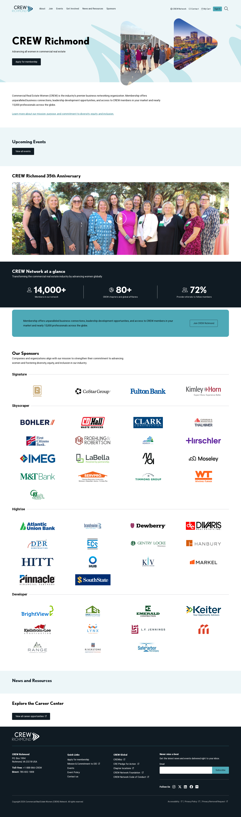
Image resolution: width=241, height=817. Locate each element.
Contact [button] (195, 9)
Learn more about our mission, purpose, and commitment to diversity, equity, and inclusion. (63, 113)
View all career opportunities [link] (30, 716)
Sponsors (111, 8)
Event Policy (73, 772)
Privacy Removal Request (213, 801)
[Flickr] (196, 787)
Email (162, 764)
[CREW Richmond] (173, 787)
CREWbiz (117, 759)
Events (59, 8)
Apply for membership (78, 759)
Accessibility (174, 801)
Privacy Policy (191, 801)
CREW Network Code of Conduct (129, 777)
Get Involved (72, 8)
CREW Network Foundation (127, 772)
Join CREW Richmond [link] (203, 323)
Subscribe (220, 770)
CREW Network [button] (179, 9)
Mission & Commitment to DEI (82, 763)
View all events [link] (23, 151)
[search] (226, 9)
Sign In (217, 9)
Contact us (72, 776)
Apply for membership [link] (26, 61)
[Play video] (120, 218)
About (42, 8)
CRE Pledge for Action (124, 764)
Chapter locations (122, 768)
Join (51, 8)
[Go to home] (22, 9)
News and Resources (92, 8)
